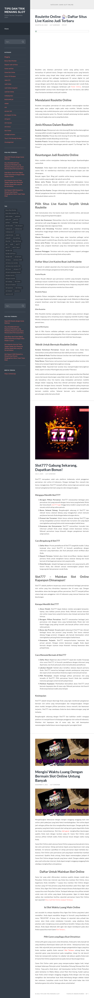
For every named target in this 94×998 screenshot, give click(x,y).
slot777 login (56, 505)
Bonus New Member (10, 61)
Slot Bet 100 (9, 250)
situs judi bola (16, 238)
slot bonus (8, 260)
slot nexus (7, 126)
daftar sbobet (9, 216)
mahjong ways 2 (10, 232)
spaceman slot (9, 294)
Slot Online (7, 130)
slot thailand (9, 291)
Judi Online (7, 84)
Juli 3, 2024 (39, 474)
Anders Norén (79, 994)
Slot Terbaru (19, 288)
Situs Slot (8, 241)
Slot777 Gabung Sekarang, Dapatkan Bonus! (56, 467)
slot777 (18, 244)
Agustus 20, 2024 (41, 25)
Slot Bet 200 (9, 256)
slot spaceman (9, 288)
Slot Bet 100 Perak (11, 253)
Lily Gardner (55, 25)
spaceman (17, 291)
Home (6, 29)
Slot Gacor (8, 269)
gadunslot (17, 216)
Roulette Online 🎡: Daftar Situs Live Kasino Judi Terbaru (61, 18)
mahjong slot (9, 228)
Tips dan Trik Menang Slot (14, 10)
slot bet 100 (8, 111)
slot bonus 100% (17, 260)
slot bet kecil (18, 256)
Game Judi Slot (8, 68)
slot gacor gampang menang (13, 272)
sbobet (6, 103)
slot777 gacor (16, 247)
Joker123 (7, 80)
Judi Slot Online (9, 92)
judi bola (8, 222)
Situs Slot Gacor (17, 241)
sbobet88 (8, 238)
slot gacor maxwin (10, 278)
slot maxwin (8, 123)
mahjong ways (8, 95)
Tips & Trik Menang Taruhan (12, 138)
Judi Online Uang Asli (10, 88)
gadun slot (8, 219)
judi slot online (9, 225)
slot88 (11, 244)
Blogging (7, 57)
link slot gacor (19, 225)
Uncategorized (8, 142)
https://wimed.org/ (10, 373)
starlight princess (9, 134)
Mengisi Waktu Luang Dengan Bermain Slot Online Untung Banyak (59, 776)
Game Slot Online (9, 72)
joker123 (15, 219)
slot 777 (8, 247)
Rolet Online (76, 87)
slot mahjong (9, 281)
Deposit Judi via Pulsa (11, 64)
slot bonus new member (12, 263)
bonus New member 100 (12, 213)
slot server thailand (11, 284)
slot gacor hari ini (10, 275)
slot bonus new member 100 (13, 266)
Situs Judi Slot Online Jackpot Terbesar (59, 900)
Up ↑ (87, 994)
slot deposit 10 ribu (10, 115)
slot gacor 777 (17, 269)
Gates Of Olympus (10, 76)
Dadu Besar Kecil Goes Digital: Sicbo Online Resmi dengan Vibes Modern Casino (14, 174)
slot (5, 107)
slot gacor (7, 119)
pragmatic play (9, 235)
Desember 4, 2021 (41, 784)
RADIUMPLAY (8, 99)
